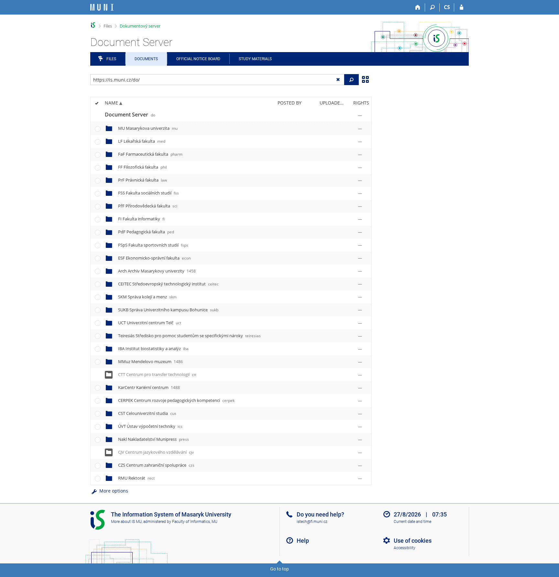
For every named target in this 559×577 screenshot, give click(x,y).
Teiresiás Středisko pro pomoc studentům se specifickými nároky (189, 335)
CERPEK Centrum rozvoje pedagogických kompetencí (176, 400)
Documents (146, 59)
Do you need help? (320, 514)
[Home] (418, 7)
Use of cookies (413, 540)
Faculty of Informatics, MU (194, 521)
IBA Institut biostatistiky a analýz (153, 348)
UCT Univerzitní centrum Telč (149, 323)
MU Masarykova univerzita (148, 128)
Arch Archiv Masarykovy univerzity (157, 271)
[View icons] (365, 78)
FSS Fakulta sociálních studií (148, 193)
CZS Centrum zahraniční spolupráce (156, 465)
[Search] (432, 7)
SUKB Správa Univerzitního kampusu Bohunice (168, 310)
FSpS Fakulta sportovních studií (153, 245)
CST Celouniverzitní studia (147, 413)
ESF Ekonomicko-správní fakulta (154, 258)
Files (108, 26)
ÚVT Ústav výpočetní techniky (150, 426)
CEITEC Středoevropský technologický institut (168, 284)
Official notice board (198, 59)
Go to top (279, 568)
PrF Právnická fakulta (142, 180)
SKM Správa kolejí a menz (147, 297)
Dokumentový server (140, 26)
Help (303, 540)
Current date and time (412, 521)
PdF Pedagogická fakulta (146, 232)
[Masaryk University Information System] (102, 7)
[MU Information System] (93, 25)
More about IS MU (126, 521)
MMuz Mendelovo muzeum (150, 361)
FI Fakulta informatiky (141, 219)
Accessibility (404, 548)
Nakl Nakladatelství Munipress (153, 439)
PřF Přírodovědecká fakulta (147, 206)
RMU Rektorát (136, 478)
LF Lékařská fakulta (141, 141)
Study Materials (255, 59)
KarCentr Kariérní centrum (149, 387)
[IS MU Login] (461, 7)
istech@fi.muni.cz (312, 521)
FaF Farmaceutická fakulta (150, 154)
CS (447, 7)
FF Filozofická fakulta (142, 167)
